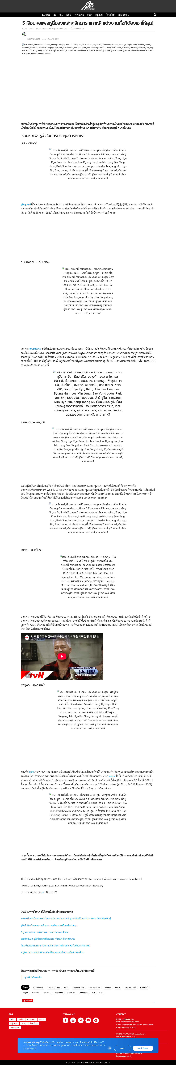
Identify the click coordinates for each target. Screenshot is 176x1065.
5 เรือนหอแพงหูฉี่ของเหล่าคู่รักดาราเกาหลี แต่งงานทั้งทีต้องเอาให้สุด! (59, 28)
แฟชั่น (69, 15)
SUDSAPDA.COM (33, 39)
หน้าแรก (46, 15)
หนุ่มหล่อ (99, 15)
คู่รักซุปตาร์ (26, 204)
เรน (93, 992)
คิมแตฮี (117, 987)
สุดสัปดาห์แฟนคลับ (32, 977)
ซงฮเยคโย (35, 992)
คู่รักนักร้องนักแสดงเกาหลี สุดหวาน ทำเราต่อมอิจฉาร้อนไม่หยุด (49, 925)
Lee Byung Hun (54, 987)
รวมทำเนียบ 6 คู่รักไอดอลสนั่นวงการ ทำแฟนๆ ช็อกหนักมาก (48, 939)
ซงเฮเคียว (47, 992)
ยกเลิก (122, 1048)
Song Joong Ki (94, 987)
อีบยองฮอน (84, 992)
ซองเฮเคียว (59, 992)
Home (24, 28)
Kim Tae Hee (38, 987)
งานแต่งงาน (35, 349)
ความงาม (79, 15)
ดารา (89, 15)
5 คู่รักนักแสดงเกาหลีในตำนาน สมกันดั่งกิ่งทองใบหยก (45, 932)
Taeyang (107, 987)
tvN (42, 892)
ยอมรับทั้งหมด (142, 1048)
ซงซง (31, 772)
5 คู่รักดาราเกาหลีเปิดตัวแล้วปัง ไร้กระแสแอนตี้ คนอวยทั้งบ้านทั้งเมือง (52, 952)
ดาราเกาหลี (71, 992)
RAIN (66, 987)
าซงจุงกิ (112, 776)
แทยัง (101, 992)
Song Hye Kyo (78, 987)
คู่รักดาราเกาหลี (130, 987)
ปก (54, 15)
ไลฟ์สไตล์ (110, 15)
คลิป (61, 15)
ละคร (24, 1023)
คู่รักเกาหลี (144, 987)
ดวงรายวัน (123, 15)
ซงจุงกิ (25, 992)
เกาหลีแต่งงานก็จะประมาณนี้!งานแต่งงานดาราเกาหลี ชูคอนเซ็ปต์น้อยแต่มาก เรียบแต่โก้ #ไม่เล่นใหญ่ (66, 918)
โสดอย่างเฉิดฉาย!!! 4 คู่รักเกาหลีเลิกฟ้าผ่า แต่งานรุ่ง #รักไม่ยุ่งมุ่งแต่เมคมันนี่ (55, 946)
